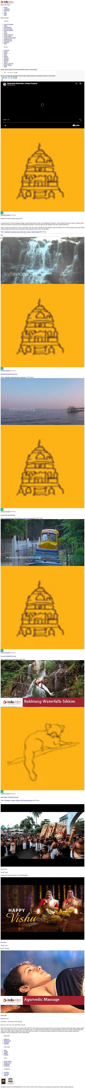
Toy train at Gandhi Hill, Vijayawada (8, 656)
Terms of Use (7, 1062)
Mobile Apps (7, 1040)
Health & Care (8, 39)
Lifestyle (6, 59)
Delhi (5, 13)
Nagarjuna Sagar (15, 232)
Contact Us (7, 1065)
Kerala (5, 7)
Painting (6, 1054)
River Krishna (18, 518)
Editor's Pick (12, 69)
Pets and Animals (8, 30)
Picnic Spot (23, 232)
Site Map (6, 1043)
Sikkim (18, 800)
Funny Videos (7, 65)
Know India (19, 69)
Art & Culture (7, 36)
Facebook (6, 1074)
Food (5, 54)
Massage (6, 60)
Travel (5, 62)
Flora (5, 31)
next (2, 235)
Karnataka (6, 10)
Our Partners (34, 69)
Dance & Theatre (8, 34)
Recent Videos (4, 69)
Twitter (6, 1075)
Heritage (6, 57)
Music (5, 26)
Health (5, 56)
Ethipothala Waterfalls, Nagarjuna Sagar (9, 374)
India (5, 1050)
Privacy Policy (8, 1061)
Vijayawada (14, 659)
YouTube (6, 1072)
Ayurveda (6, 50)
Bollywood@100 (8, 63)
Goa (5, 12)
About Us (27, 69)
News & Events (8, 28)
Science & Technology (10, 37)
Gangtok (13, 800)
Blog (23, 69)
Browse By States (5, 4)
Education (6, 42)
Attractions (23, 377)
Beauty (6, 51)
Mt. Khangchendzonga (26, 800)
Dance (5, 53)
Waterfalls (7, 232)
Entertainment (7, 27)
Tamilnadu (7, 9)
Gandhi (6, 1051)
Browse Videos (5, 17)
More (5, 15)
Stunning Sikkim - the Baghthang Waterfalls (9, 797)
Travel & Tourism (8, 24)
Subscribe (6, 1042)
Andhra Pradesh (35, 232)
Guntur (28, 232)
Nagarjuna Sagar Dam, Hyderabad (8, 515)
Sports (5, 33)
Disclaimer (7, 1064)
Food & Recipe (8, 40)
